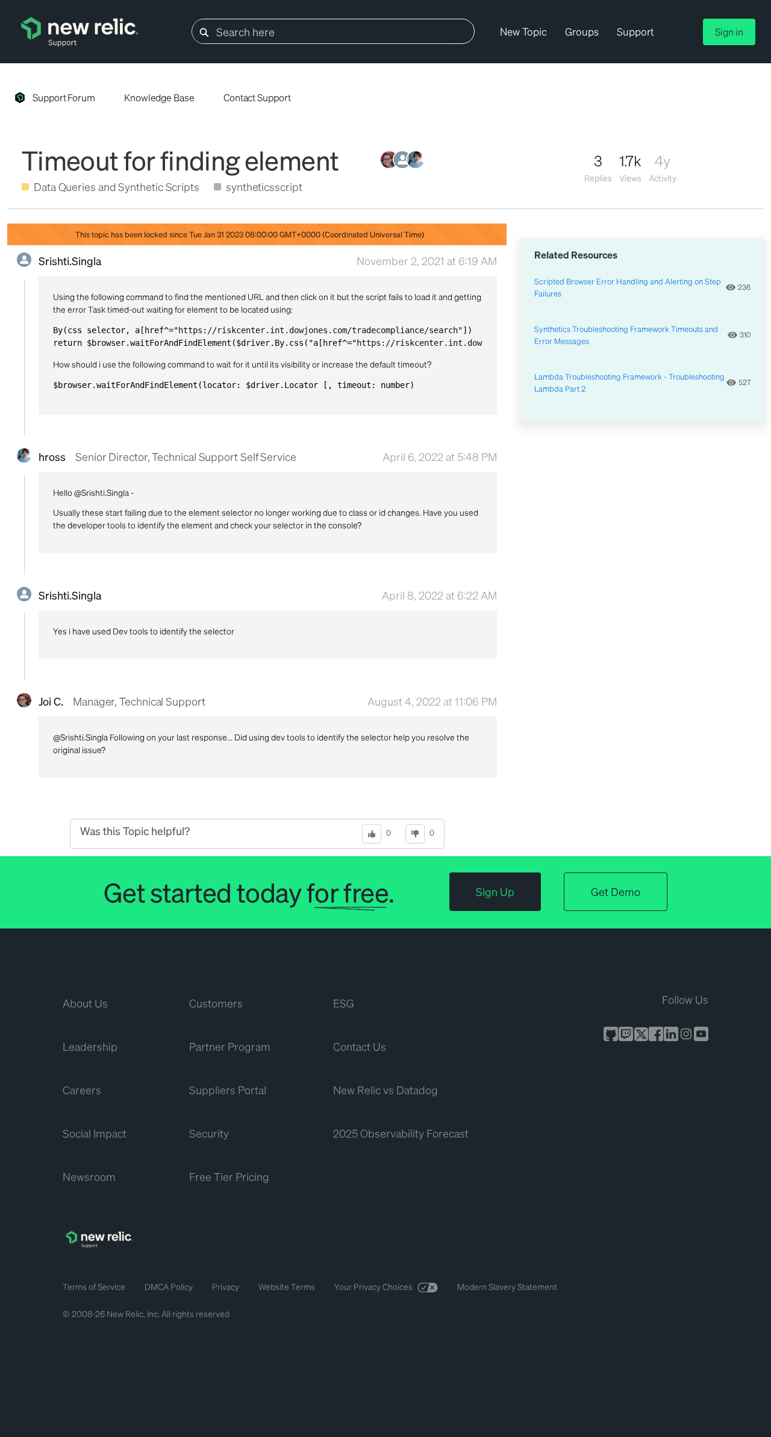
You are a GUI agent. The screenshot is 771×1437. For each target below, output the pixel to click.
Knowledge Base (159, 97)
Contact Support (257, 97)
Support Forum (64, 97)
